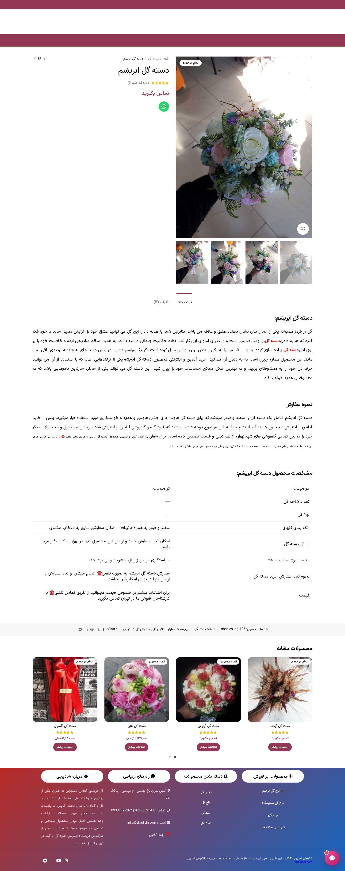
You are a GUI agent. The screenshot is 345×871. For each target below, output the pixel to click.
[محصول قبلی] (44, 59)
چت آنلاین (157, 835)
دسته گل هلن (136, 726)
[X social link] (98, 629)
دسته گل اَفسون (65, 726)
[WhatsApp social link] (51, 860)
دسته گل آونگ (280, 726)
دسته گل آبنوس (208, 726)
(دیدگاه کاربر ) (138, 82)
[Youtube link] (58, 860)
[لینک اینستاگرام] (65, 860)
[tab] (184, 300)
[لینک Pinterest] (92, 629)
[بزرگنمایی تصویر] (303, 229)
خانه (165, 59)
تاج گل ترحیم (271, 790)
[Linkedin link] (86, 629)
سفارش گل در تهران (136, 629)
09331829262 (121, 810)
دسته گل (153, 59)
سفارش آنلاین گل (164, 629)
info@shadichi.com (141, 822)
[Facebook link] (103, 629)
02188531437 (145, 810)
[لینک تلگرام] (80, 629)
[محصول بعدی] (35, 59)
